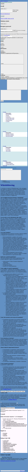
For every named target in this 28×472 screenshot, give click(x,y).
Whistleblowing (6, 447)
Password (15, 11)
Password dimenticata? (5, 13)
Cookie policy (6, 440)
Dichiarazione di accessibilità (9, 445)
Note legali (5, 441)
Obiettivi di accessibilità (8, 446)
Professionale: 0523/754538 (10, 422)
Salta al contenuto (4, 1)
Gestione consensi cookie (8, 448)
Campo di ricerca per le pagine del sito (8, 167)
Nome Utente (15, 10)
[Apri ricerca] (17, 85)
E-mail (14, 30)
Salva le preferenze (10, 407)
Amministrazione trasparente (9, 450)
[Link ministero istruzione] (6, 2)
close (2, 100)
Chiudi (2, 43)
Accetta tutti (20, 391)
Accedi (2, 3)
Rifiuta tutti (11, 391)
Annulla (2, 76)
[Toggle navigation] (11, 95)
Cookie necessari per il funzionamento (8, 403)
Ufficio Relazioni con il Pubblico (10, 444)
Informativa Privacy (7, 443)
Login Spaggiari (7, 35)
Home (4, 180)
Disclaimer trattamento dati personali (8, 460)
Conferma (7, 76)
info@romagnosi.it (15, 423)
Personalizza (3, 391)
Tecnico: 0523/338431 (9, 421)
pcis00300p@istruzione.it (16, 424)
